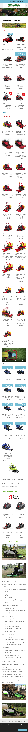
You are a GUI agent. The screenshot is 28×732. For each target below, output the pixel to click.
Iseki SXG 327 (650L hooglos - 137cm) (7, 415)
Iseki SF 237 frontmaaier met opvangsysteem (7, 435)
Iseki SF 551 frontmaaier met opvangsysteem (7, 455)
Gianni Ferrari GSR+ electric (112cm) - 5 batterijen (7, 534)
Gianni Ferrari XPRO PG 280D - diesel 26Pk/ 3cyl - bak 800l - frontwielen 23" (20, 321)
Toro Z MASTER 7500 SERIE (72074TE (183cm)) (20, 105)
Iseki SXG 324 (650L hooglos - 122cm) (7, 397)
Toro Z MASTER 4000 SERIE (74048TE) (7, 85)
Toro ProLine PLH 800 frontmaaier (20, 65)
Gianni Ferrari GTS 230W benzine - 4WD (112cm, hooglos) (20, 175)
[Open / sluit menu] (1, 5)
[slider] (8, 360)
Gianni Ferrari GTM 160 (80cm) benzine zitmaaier (7, 133)
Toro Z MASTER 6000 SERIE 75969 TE (7, 46)
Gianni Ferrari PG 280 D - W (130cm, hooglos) (7, 276)
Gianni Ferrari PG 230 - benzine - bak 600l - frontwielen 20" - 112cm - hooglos (20, 255)
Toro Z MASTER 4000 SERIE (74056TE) (7, 105)
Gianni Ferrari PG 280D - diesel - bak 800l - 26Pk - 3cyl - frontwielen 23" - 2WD (7, 299)
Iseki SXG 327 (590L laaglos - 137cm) (20, 397)
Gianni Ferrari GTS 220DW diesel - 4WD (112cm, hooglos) (7, 196)
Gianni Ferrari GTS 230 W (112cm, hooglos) (7, 215)
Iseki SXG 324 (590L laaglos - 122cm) (20, 378)
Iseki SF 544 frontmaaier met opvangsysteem (20, 435)
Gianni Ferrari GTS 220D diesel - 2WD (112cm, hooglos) (7, 175)
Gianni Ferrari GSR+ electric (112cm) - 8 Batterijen (20, 534)
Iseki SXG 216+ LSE (7, 378)
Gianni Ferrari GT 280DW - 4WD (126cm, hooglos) (20, 235)
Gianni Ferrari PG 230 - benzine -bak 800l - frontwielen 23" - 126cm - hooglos (7, 255)
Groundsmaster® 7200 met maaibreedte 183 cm (20, 46)
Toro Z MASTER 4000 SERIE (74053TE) (20, 85)
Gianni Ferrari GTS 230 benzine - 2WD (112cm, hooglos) (20, 196)
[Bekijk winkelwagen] (26, 5)
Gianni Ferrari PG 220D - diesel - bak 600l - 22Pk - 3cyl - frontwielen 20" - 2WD (20, 277)
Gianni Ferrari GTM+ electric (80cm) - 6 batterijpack (20, 514)
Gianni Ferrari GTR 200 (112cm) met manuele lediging (20, 133)
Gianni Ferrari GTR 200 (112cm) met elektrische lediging (7, 152)
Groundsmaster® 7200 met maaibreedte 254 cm (7, 66)
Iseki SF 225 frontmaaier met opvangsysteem (20, 416)
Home (3, 17)
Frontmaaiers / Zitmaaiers (12, 17)
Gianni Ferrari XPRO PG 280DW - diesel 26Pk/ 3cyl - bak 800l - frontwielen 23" (7, 342)
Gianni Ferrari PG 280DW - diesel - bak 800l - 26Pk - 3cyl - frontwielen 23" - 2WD (20, 299)
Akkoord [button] (22, 729)
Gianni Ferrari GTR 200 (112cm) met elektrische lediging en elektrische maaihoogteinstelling (20, 153)
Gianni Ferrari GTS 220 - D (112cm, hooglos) (20, 215)
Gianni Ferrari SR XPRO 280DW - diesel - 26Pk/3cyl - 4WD (7, 321)
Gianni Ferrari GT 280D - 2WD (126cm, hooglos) (7, 235)
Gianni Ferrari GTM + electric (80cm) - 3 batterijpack (7, 514)
